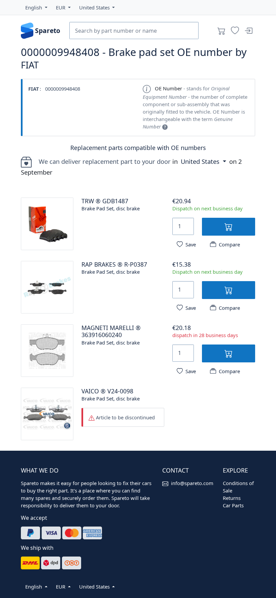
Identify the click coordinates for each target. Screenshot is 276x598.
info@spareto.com (192, 483)
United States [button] (201, 161)
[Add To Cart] (228, 227)
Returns (232, 498)
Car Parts (233, 505)
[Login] (248, 31)
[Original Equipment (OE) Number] (165, 126)
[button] (36, 7)
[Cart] (221, 31)
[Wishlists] (235, 31)
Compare (229, 244)
